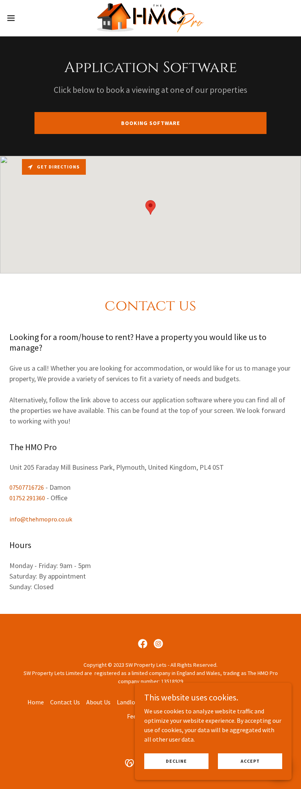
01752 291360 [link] (27, 498)
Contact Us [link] (65, 702)
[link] (150, 18)
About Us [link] (98, 702)
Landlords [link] (130, 702)
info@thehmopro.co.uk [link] (40, 519)
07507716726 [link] (26, 487)
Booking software (150, 123)
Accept (250, 761)
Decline (176, 761)
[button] (25, 18)
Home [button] (35, 702)
